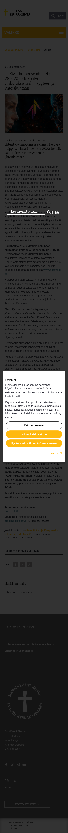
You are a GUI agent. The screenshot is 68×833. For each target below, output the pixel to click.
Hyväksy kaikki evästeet (34, 434)
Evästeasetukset (34, 425)
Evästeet (56, 453)
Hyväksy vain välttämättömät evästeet (34, 443)
